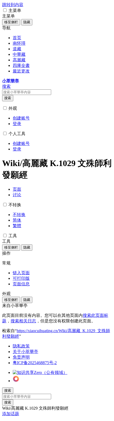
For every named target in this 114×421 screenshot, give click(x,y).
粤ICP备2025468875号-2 (35, 362)
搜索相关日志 (23, 321)
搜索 (7, 98)
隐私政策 (21, 346)
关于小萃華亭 (25, 351)
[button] (5, 10)
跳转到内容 (12, 4)
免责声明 (21, 357)
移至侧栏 (11, 22)
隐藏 (26, 22)
